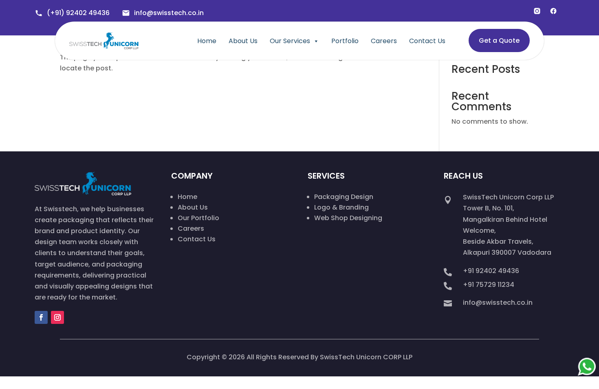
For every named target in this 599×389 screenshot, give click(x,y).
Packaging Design (343, 196)
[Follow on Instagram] (57, 317)
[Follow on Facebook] (41, 317)
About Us (243, 41)
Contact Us (427, 41)
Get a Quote (499, 40)
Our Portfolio (198, 218)
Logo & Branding (341, 207)
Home (206, 41)
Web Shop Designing (348, 218)
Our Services (290, 41)
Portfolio (345, 41)
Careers (384, 41)
